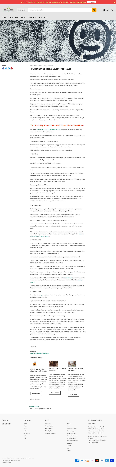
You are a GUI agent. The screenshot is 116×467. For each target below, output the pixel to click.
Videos (68, 450)
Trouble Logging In (72, 431)
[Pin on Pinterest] (12, 68)
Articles (23, 17)
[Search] (94, 10)
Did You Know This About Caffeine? (57, 369)
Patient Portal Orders (72, 440)
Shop (10, 17)
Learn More (91, 2)
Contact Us (31, 17)
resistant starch (67, 278)
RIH (45, 17)
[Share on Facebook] (3, 68)
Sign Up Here (92, 423)
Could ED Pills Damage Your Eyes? (75, 369)
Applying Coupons (71, 433)
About (17, 17)
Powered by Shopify (7, 462)
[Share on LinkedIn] (9, 68)
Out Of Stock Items (72, 438)
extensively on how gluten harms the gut (48, 129)
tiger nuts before (45, 295)
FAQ (39, 17)
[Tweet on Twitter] (6, 68)
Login (107, 10)
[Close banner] (114, 2)
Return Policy (48, 428)
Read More (36, 393)
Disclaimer (48, 423)
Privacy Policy (49, 426)
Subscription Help (71, 428)
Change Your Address (72, 436)
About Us (69, 443)
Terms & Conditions (50, 433)
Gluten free (37, 399)
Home (4, 17)
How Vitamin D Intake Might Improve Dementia (38, 370)
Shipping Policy (49, 431)
